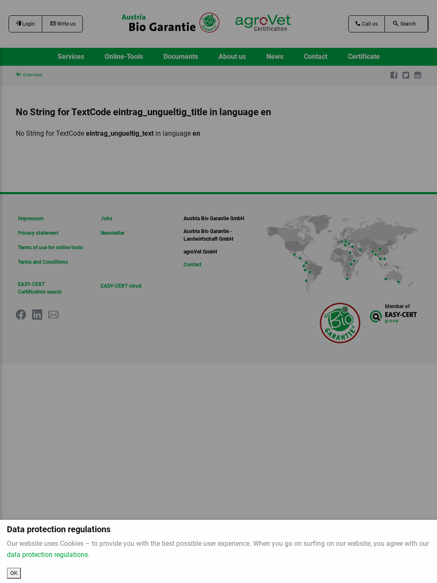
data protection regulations (47, 555)
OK (13, 573)
